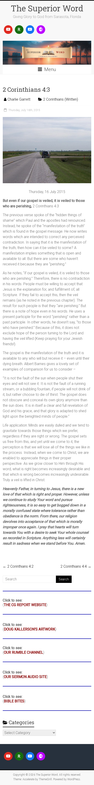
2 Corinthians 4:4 (75, 566)
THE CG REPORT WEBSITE (25, 605)
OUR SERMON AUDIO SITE (25, 677)
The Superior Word (47, 8)
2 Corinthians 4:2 (18, 566)
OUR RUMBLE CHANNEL (23, 652)
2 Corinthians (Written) (60, 99)
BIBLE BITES (14, 701)
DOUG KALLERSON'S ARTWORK (29, 629)
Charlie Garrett (19, 99)
